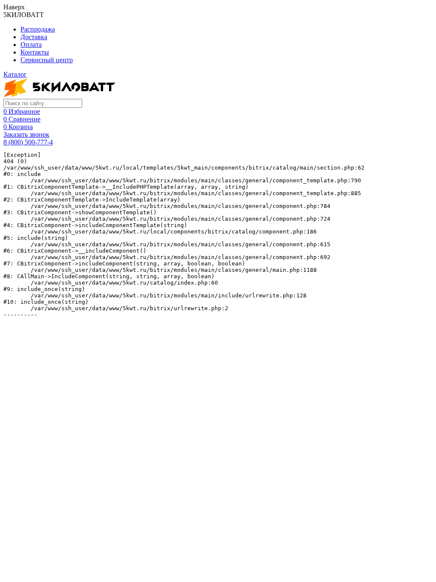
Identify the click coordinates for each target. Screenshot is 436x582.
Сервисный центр (46, 59)
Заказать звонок (26, 134)
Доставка (33, 36)
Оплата (31, 44)
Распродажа (37, 29)
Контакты (34, 52)
